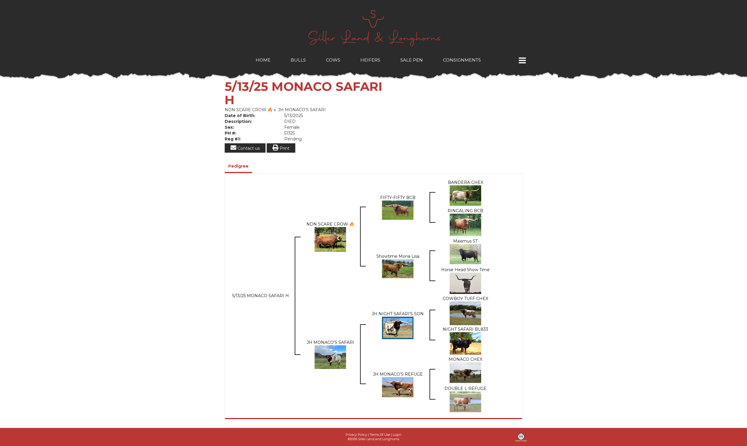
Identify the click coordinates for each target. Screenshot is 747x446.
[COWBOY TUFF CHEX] (465, 313)
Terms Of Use (380, 435)
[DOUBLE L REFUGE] (465, 401)
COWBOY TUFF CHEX (465, 298)
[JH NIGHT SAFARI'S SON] (397, 327)
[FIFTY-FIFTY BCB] (397, 209)
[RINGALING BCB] (465, 224)
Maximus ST (465, 241)
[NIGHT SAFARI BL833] (465, 343)
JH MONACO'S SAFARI (302, 109)
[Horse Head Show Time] (465, 282)
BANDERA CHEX (465, 182)
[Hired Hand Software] (521, 439)
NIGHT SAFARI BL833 (465, 329)
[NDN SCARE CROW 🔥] (330, 239)
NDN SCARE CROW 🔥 (249, 109)
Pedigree (238, 166)
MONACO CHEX (465, 359)
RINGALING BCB (465, 210)
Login (397, 435)
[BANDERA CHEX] (465, 195)
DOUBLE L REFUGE (465, 388)
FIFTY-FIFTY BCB (398, 197)
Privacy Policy (356, 435)
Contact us (248, 148)
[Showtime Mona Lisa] (397, 268)
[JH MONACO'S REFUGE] (397, 386)
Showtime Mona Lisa (397, 256)
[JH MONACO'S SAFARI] (330, 356)
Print (283, 148)
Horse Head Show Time (465, 269)
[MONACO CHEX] (465, 372)
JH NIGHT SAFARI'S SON (398, 313)
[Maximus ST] (465, 253)
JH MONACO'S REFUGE (398, 374)
